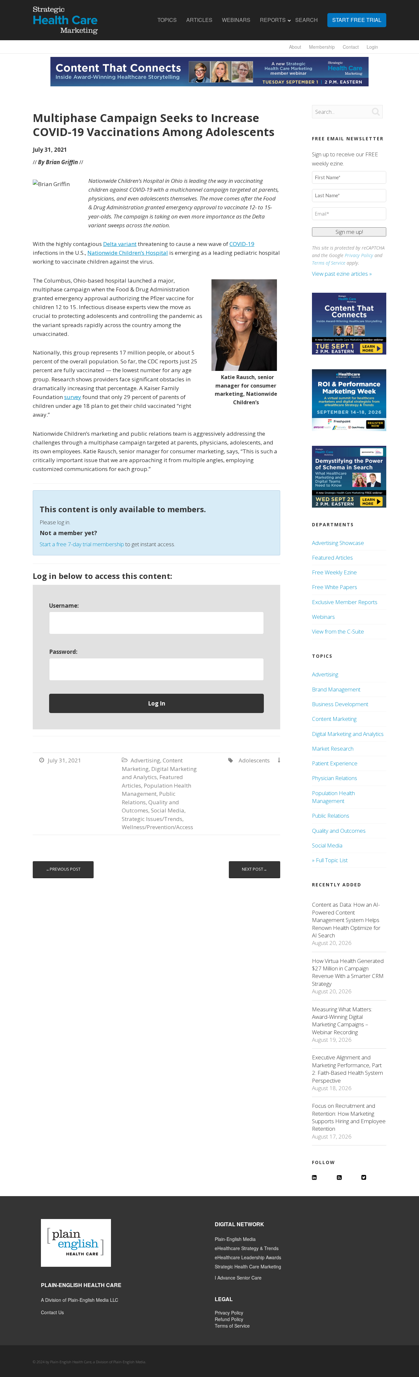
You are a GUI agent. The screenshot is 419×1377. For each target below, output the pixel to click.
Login (372, 47)
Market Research (333, 748)
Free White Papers (334, 587)
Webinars (236, 20)
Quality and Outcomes (339, 830)
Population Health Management (333, 797)
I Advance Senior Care (238, 1277)
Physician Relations (334, 778)
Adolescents (254, 760)
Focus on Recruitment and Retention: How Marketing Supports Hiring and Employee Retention (349, 1117)
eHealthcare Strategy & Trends (247, 1248)
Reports (273, 20)
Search (306, 20)
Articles (199, 20)
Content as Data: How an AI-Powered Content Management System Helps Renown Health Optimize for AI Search (346, 920)
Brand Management (336, 689)
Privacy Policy (359, 255)
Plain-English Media (235, 1239)
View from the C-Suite (338, 631)
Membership (322, 47)
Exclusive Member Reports (344, 602)
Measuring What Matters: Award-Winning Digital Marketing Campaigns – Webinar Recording (342, 1020)
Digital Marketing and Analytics (348, 734)
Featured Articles (332, 557)
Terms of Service (328, 263)
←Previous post (63, 869)
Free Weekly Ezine (334, 572)
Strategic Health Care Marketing (248, 1266)
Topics (167, 20)
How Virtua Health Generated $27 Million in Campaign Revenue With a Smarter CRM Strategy (348, 972)
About (295, 47)
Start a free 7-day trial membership (82, 544)
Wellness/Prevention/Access (157, 827)
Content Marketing (334, 719)
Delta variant (120, 244)
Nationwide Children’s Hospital (127, 252)
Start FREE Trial (356, 20)
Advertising (145, 760)
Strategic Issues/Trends (152, 819)
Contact (351, 47)
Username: (64, 605)
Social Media (167, 810)
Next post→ (254, 869)
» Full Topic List (330, 860)
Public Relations (330, 815)
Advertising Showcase (338, 543)
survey (72, 397)
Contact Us (52, 1312)
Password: (63, 651)
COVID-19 (241, 244)
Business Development (340, 704)
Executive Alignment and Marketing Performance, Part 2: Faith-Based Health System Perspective (347, 1069)
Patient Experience (334, 763)
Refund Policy (229, 1319)
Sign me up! (349, 231)
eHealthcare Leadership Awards (248, 1257)
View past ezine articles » (342, 273)
